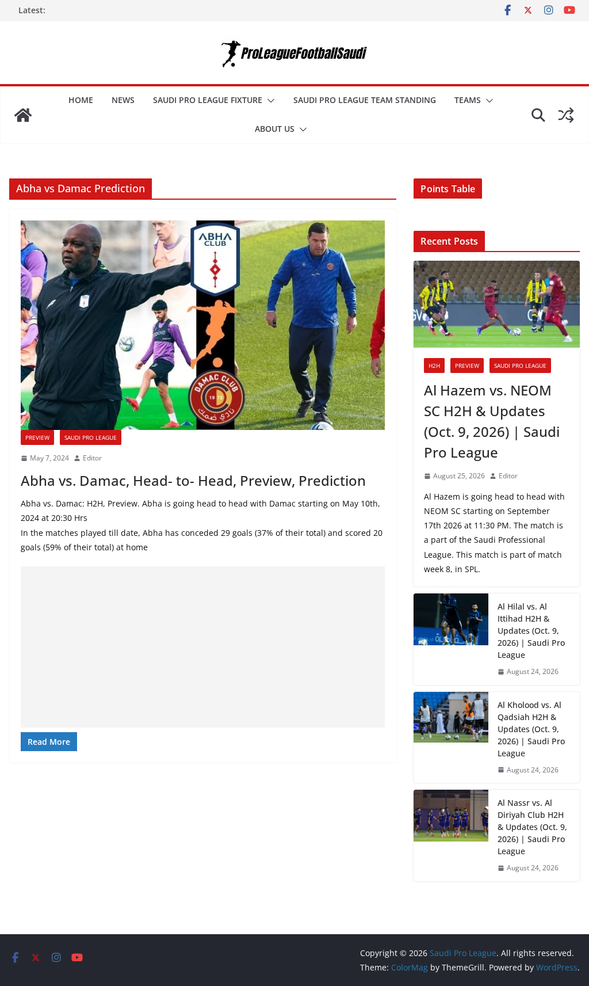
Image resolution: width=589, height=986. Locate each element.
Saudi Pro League (90, 437)
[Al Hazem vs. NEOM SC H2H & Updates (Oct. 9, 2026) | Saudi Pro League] (497, 304)
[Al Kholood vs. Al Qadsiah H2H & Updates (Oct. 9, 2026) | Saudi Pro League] (451, 737)
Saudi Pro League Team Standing (364, 99)
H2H (434, 365)
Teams (467, 99)
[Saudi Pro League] (23, 115)
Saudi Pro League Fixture (207, 99)
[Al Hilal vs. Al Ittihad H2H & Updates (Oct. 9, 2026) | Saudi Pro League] (451, 639)
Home (80, 99)
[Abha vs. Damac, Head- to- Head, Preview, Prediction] (203, 325)
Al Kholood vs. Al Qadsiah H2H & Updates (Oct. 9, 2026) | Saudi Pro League (531, 729)
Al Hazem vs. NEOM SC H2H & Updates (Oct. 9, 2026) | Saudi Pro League (492, 421)
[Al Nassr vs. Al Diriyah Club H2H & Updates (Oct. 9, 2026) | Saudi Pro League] (451, 835)
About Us (274, 128)
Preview (37, 437)
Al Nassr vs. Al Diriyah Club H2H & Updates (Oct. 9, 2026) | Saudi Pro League (532, 826)
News (123, 99)
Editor (92, 458)
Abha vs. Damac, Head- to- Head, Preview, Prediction (193, 480)
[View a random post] (566, 115)
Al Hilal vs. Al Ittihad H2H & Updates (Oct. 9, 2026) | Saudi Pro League (531, 630)
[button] (268, 100)
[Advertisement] (203, 647)
